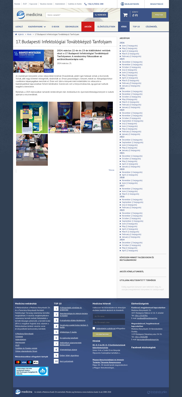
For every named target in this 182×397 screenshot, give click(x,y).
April (130, 51)
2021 (122, 153)
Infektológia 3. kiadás (68, 332)
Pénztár (159, 15)
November (132, 64)
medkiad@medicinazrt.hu (147, 318)
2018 (122, 177)
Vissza (111, 170)
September (132, 121)
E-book (55, 26)
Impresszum (20, 342)
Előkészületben (106, 26)
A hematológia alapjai (68, 349)
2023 (122, 110)
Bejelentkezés (132, 4)
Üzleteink (19, 336)
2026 (122, 42)
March (130, 53)
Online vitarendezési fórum (26, 351)
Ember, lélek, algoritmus (69, 355)
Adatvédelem (60, 4)
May (129, 48)
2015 (122, 210)
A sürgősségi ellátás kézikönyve (72, 320)
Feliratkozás (102, 334)
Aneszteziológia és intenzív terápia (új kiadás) (74, 314)
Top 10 (136, 26)
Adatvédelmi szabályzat (106, 328)
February (131, 56)
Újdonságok (71, 26)
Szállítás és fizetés (75, 4)
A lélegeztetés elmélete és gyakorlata (71, 308)
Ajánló (19, 26)
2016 (122, 196)
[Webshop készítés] (157, 393)
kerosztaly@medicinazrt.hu (148, 339)
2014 (122, 239)
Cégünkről (151, 26)
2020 (122, 169)
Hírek (124, 26)
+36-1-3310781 (141, 315)
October (131, 67)
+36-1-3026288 (141, 337)
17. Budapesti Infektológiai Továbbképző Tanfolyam (57, 34)
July (129, 70)
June (130, 45)
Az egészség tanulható (69, 338)
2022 (122, 137)
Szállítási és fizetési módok (26, 348)
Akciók (88, 26)
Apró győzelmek (66, 361)
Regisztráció (156, 4)
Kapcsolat (33, 4)
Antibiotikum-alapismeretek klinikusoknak (70, 343)
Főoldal (17, 4)
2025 (122, 59)
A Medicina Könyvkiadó (24, 333)
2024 (122, 88)
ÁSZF (25, 4)
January (131, 86)
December (132, 62)
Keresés (101, 15)
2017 (122, 185)
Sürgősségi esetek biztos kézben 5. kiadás (74, 326)
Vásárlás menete (46, 4)
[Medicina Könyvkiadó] (29, 15)
